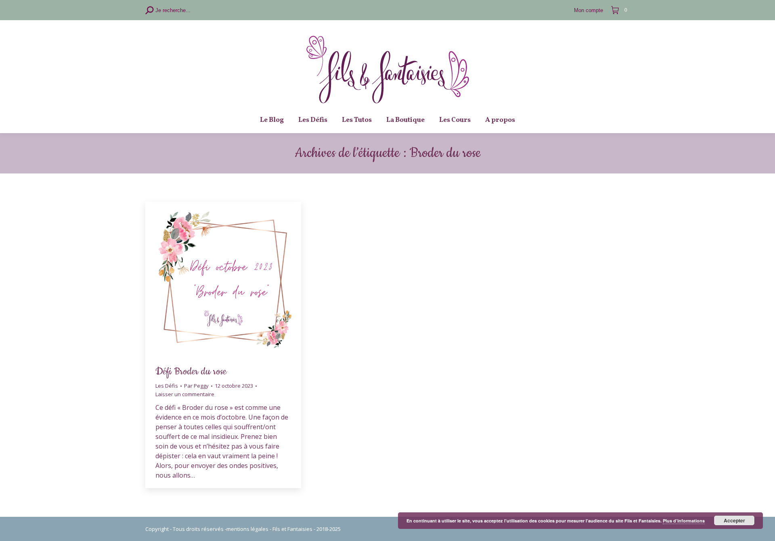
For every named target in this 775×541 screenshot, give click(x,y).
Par (196, 385)
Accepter (734, 520)
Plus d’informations (684, 521)
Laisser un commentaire (184, 394)
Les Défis (166, 385)
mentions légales (247, 529)
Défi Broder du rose (190, 371)
